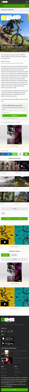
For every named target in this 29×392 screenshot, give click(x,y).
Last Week (13, 255)
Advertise (16, 369)
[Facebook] (2, 331)
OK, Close (14, 389)
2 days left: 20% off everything (14, 5)
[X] (5, 331)
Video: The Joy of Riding (21, 169)
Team (15, 375)
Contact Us (3, 375)
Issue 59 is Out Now (6, 185)
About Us (3, 372)
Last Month (5, 255)
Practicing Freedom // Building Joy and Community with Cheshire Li (7, 169)
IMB (3, 213)
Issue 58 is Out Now (20, 185)
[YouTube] (12, 331)
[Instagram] (9, 331)
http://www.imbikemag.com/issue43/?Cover (12, 63)
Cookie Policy (16, 382)
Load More (14, 208)
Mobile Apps (17, 372)
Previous (8, 218)
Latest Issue (4, 369)
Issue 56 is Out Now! (20, 200)
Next (20, 218)
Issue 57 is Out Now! (6, 200)
